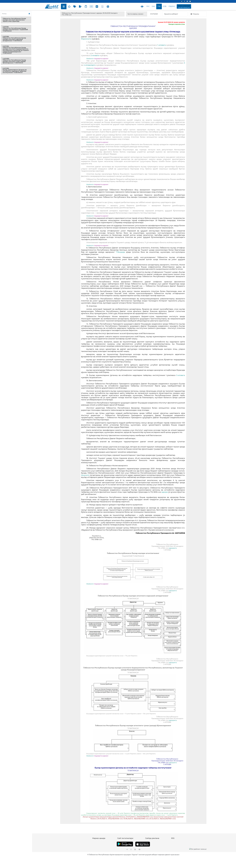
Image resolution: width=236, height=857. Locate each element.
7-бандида (120, 252)
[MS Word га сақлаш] (97, 6)
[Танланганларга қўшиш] (69, 6)
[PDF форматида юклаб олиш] (102, 6)
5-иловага (180, 375)
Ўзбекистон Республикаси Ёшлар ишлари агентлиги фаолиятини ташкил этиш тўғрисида (14, 20)
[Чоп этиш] (108, 6)
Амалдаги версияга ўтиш (176, 24)
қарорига (172, 548)
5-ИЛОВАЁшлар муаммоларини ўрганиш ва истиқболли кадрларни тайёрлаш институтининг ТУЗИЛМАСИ (15, 70)
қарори (165, 492)
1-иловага (161, 45)
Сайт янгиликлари (125, 838)
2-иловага (95, 56)
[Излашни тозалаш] (29, 14)
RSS (172, 838)
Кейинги (90, 58)
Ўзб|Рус (172, 6)
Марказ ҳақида (98, 838)
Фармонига (86, 39)
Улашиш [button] (196, 14)
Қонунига (85, 475)
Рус (148, 6)
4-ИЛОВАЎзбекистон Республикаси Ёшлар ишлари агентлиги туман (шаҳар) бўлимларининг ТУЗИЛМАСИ (14, 61)
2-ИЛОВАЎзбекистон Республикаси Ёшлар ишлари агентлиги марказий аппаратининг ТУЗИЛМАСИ (14, 38)
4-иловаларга (90, 65)
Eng (153, 6)
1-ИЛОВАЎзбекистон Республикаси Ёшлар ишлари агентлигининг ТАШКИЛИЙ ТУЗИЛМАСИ (15, 29)
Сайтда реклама (152, 838)
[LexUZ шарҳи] (80, 6)
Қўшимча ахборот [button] (171, 14)
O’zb (164, 6)
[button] (16, 20)
